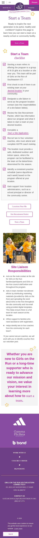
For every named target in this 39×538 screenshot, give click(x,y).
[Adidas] (19, 421)
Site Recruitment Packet (19, 214)
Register (31, 8)
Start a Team (19, 43)
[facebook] (24, 512)
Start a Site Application (18, 133)
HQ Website (19, 469)
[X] (19, 512)
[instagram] (15, 512)
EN (10, 2)
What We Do (7, 8)
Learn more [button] (18, 528)
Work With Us (19, 453)
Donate (34, 2)
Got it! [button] (11, 534)
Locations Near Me (19, 206)
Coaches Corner (19, 461)
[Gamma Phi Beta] (19, 433)
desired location (15, 91)
